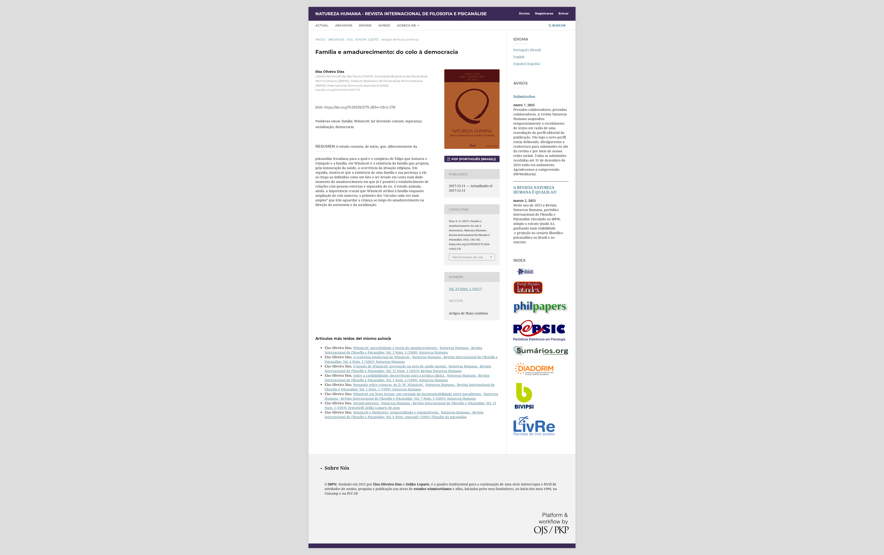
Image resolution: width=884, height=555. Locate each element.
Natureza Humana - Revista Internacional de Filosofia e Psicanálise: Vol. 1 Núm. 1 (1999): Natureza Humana (410, 386)
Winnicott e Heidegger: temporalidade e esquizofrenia (396, 412)
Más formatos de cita (467, 257)
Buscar (558, 25)
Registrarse (544, 13)
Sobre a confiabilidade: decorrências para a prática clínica (399, 375)
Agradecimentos (366, 403)
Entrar (563, 13)
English (519, 57)
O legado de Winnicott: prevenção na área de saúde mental (400, 366)
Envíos (365, 25)
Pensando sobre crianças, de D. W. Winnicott (388, 384)
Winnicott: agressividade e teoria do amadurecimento (395, 348)
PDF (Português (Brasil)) (473, 159)
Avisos (384, 25)
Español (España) (526, 64)
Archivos (343, 25)
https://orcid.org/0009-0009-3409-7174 (337, 89)
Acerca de (407, 25)
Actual (321, 25)
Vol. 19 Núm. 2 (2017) (362, 39)
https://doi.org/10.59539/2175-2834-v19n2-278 (359, 107)
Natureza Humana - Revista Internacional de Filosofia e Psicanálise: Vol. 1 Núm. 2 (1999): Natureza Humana (407, 377)
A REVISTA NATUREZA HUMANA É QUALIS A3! (535, 190)
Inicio (320, 39)
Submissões (524, 96)
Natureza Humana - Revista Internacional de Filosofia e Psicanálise (401, 13)
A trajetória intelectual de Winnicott (381, 357)
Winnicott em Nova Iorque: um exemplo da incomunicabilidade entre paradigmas (417, 394)
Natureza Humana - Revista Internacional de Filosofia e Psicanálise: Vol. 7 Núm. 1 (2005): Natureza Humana (411, 396)
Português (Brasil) (527, 50)
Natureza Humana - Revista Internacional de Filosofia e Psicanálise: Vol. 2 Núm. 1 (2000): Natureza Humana (403, 350)
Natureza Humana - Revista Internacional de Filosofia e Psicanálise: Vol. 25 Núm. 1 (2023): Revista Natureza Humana (408, 368)
